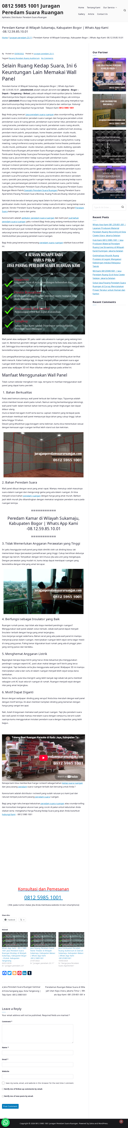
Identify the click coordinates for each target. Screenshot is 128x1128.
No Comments (47, 58)
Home (81, 7)
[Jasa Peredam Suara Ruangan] (109, 146)
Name (5, 1047)
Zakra (91, 1123)
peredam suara (42, 796)
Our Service (108, 7)
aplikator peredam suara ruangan (38, 218)
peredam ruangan (31, 495)
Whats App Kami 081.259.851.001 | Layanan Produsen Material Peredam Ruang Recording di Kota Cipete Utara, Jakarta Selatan (109, 230)
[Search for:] (109, 207)
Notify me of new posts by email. (18, 1096)
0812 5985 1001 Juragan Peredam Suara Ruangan (32, 9)
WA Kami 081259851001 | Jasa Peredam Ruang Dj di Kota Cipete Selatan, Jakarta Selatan (109, 275)
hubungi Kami (9, 814)
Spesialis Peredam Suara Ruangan (40, 190)
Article (91, 14)
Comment (7, 1021)
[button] (115, 7)
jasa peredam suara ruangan (39, 114)
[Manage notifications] (121, 1121)
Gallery (81, 14)
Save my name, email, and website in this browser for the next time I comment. (40, 1083)
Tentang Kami (93, 7)
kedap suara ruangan (72, 783)
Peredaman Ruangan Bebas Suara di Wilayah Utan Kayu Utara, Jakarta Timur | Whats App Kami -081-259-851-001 (65, 991)
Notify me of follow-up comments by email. (23, 1089)
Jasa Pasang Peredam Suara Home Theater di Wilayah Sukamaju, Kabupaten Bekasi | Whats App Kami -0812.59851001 (42, 953)
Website (5, 1071)
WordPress (103, 1123)
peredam (22, 786)
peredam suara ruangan (51, 242)
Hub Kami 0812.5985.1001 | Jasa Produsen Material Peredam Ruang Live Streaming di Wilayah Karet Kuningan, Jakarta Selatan (108, 245)
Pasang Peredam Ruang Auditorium (24, 58)
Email (5, 1059)
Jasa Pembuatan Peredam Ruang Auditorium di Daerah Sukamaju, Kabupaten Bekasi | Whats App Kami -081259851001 (70, 953)
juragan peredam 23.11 (44, 53)
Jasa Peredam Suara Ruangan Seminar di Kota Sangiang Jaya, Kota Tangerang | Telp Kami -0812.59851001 (21, 991)
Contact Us (102, 14)
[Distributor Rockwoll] (109, 110)
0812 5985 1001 (43, 897)
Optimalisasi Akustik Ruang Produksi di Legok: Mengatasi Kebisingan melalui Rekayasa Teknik (107, 261)
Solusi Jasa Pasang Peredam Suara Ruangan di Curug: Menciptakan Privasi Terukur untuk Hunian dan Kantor (109, 288)
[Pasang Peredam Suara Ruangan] (109, 74)
